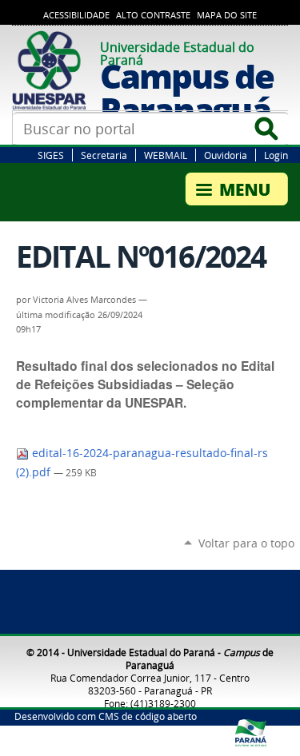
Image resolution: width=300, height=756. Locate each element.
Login (276, 155)
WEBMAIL (165, 155)
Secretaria (104, 155)
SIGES (51, 155)
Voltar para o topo (246, 543)
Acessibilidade (76, 15)
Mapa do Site (227, 15)
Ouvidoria (225, 155)
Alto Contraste (153, 15)
